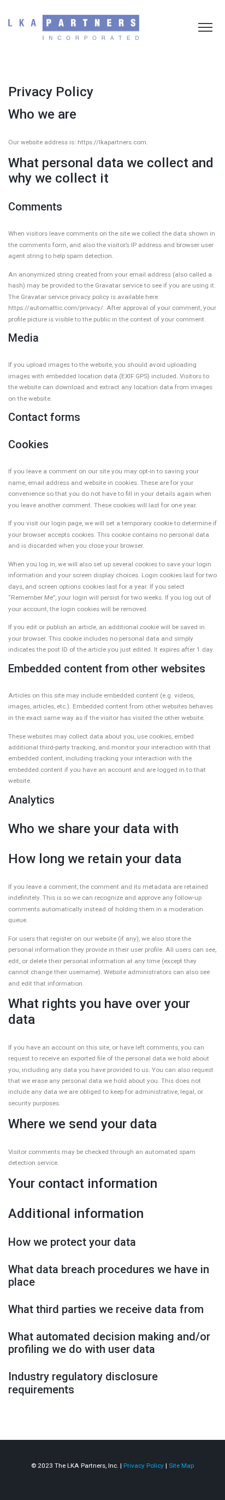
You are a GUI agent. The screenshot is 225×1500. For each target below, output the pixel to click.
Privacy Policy (143, 1465)
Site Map (181, 1465)
